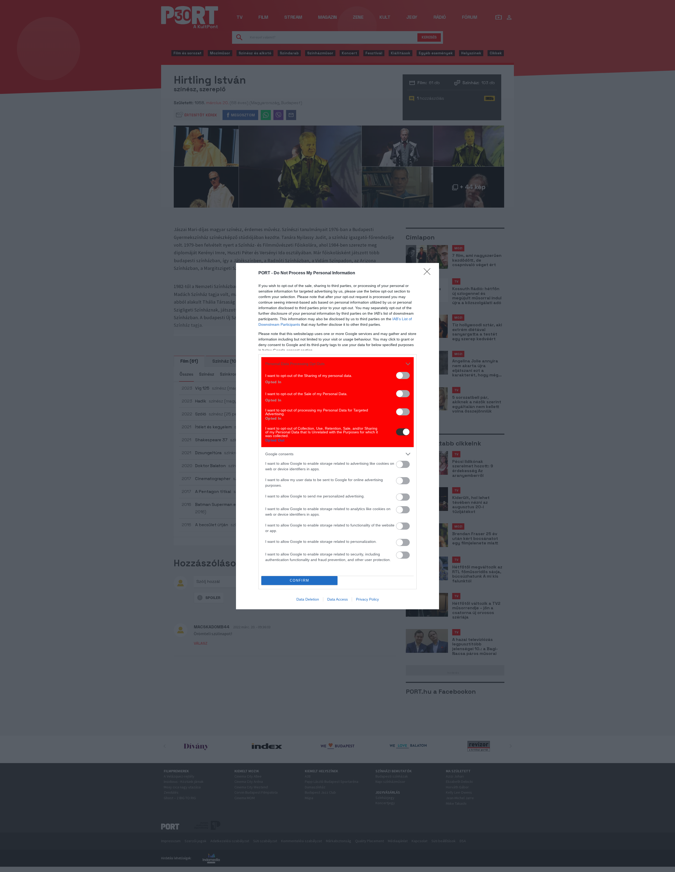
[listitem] (337, 364)
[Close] (429, 273)
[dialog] (337, 436)
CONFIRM (299, 580)
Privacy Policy (367, 599)
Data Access (337, 599)
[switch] (403, 375)
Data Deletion (307, 599)
